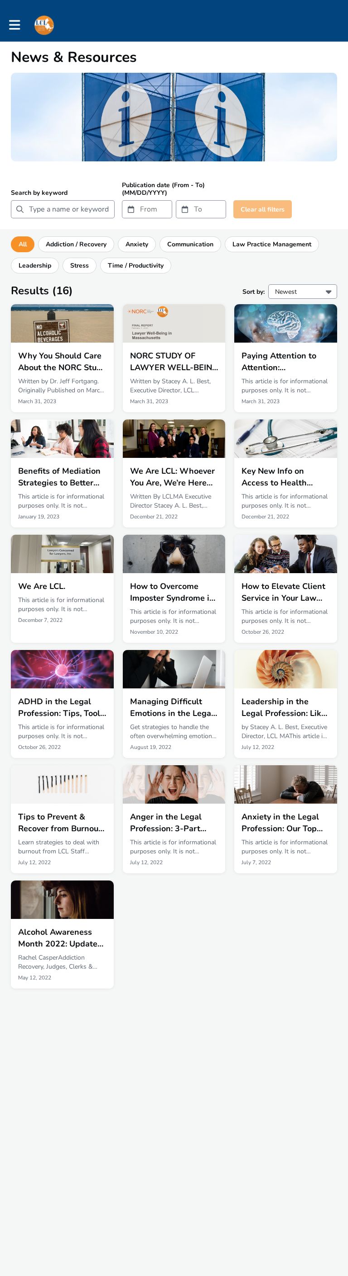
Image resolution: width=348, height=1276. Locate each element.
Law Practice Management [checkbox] (271, 244)
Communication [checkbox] (190, 244)
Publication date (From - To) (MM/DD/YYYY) (163, 189)
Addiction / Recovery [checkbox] (76, 244)
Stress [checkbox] (79, 265)
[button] (14, 25)
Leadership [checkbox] (35, 265)
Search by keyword (39, 193)
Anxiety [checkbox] (137, 244)
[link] (62, 358)
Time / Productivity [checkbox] (136, 265)
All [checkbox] (23, 244)
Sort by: (253, 292)
